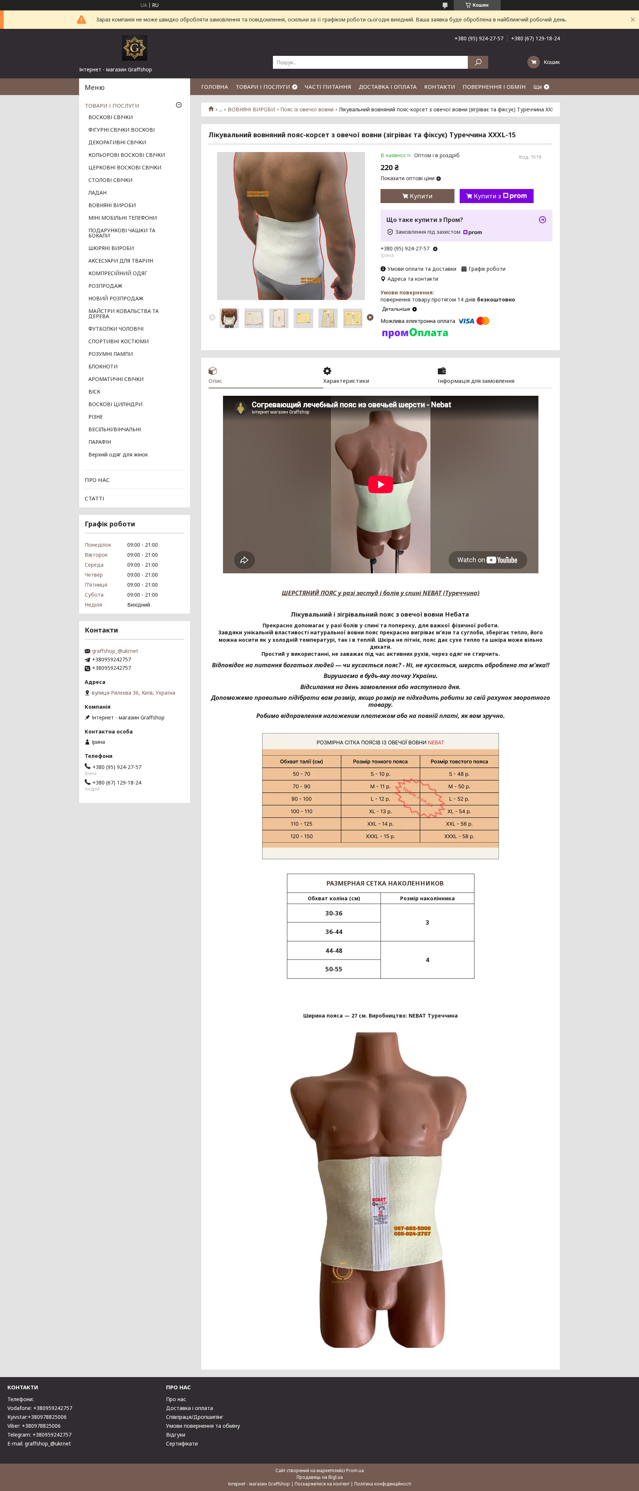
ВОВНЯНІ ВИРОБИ (251, 109)
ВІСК (94, 392)
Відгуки (175, 1434)
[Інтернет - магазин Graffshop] (134, 47)
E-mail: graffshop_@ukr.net (39, 1443)
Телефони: (20, 1399)
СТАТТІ (94, 498)
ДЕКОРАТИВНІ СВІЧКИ (117, 143)
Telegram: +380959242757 (39, 1434)
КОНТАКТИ (439, 86)
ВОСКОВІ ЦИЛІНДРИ (115, 405)
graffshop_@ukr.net (115, 651)
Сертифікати (182, 1443)
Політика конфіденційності (382, 1484)
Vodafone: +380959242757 (39, 1407)
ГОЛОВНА (214, 86)
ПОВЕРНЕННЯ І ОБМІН (494, 86)
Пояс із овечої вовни (307, 109)
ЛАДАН (97, 193)
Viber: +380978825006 (34, 1425)
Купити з (487, 196)
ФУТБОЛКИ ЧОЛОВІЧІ (115, 329)
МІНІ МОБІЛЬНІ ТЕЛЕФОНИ (122, 218)
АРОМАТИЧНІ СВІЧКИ (115, 379)
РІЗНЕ (95, 417)
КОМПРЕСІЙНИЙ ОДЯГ (117, 274)
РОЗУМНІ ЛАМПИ (110, 354)
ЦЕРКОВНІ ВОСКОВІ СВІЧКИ (124, 168)
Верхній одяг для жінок (118, 455)
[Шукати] (478, 62)
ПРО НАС (97, 479)
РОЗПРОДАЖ (105, 286)
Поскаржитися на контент (322, 1484)
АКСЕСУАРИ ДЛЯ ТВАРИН (120, 261)
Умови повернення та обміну (203, 1425)
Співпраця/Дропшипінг (194, 1416)
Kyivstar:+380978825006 (37, 1416)
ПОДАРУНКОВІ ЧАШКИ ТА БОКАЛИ (121, 233)
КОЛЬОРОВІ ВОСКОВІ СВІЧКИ (126, 155)
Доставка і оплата (189, 1407)
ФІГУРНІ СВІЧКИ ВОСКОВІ (121, 130)
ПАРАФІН (99, 442)
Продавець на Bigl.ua (320, 1477)
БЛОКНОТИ (103, 367)
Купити (421, 196)
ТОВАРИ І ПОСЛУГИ (263, 86)
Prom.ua (355, 1470)
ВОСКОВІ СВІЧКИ (110, 118)
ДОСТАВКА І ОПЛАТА (388, 86)
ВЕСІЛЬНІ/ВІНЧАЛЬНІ (114, 430)
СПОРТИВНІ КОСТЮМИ (118, 342)
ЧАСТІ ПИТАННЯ (328, 86)
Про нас (176, 1399)
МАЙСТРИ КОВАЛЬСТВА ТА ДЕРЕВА (123, 314)
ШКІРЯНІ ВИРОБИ (111, 249)
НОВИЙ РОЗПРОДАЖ (115, 299)
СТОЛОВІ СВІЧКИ (110, 180)
